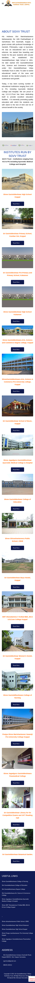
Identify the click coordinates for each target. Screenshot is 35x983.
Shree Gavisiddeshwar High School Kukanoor (15, 925)
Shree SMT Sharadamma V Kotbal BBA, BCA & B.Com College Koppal (16, 906)
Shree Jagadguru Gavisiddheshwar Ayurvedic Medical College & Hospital (15, 900)
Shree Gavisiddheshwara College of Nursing (15, 881)
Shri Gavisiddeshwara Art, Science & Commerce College (16, 894)
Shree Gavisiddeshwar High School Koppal (14, 929)
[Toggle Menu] (3, 4)
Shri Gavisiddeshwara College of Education (14, 885)
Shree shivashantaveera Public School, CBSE (15, 921)
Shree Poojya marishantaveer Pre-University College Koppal (17, 934)
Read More (16, 204)
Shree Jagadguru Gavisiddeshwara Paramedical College (16, 940)
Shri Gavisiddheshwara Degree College (13, 889)
